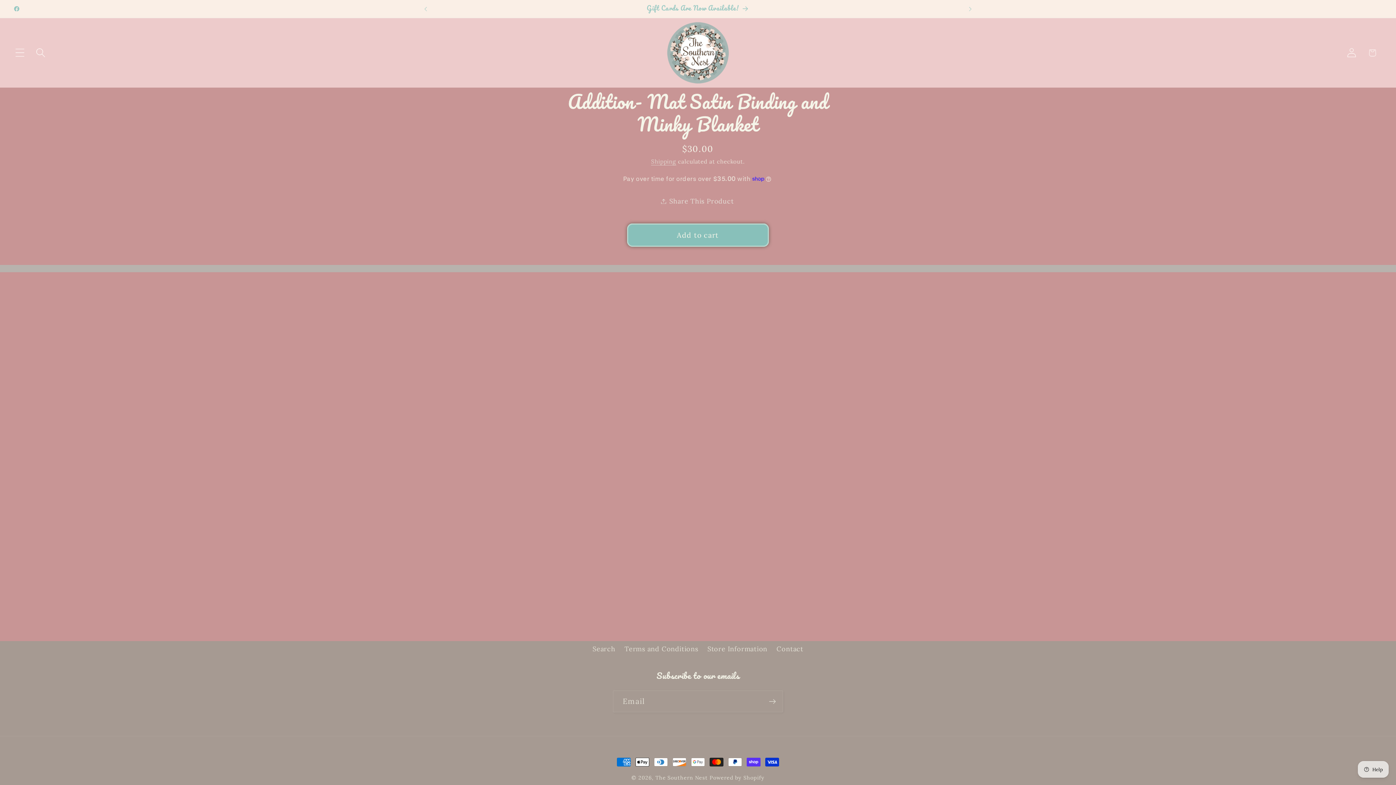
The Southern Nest (682, 777)
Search (604, 649)
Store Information (737, 649)
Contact (790, 649)
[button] (19, 53)
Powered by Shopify (737, 777)
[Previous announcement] (426, 9)
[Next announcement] (970, 9)
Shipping (663, 161)
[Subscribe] (772, 702)
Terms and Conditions (661, 649)
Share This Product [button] (701, 201)
